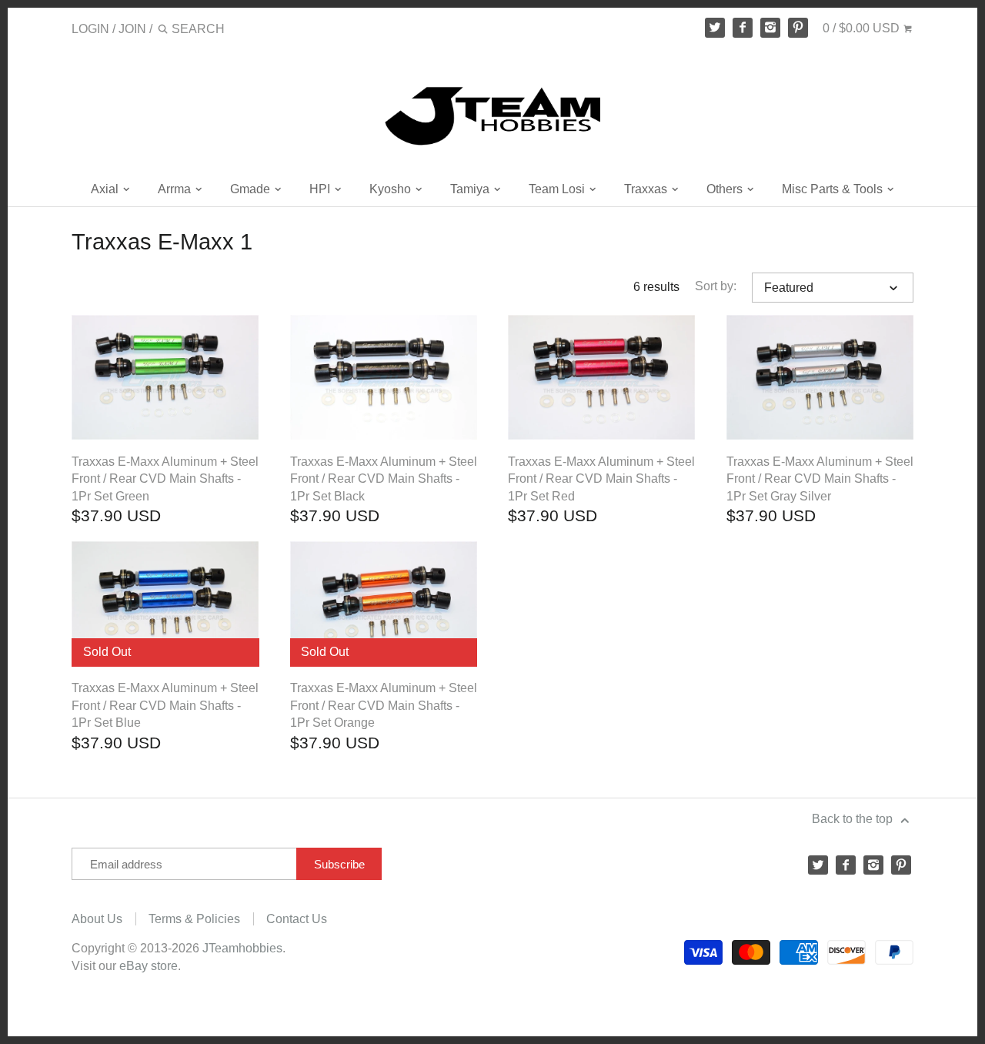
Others (726, 189)
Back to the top (854, 818)
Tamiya (471, 189)
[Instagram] (770, 28)
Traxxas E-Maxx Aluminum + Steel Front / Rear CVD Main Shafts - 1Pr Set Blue (165, 705)
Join (132, 28)
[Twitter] (715, 28)
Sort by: (715, 286)
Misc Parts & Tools (834, 189)
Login (90, 28)
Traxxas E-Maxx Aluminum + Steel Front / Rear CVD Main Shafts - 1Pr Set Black (383, 479)
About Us (97, 918)
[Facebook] (743, 28)
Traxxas (647, 189)
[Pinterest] (798, 28)
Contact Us (296, 918)
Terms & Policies (194, 918)
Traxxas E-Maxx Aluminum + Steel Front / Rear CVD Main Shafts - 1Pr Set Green (165, 479)
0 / (861, 28)
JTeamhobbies (242, 948)
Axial (106, 189)
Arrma (176, 189)
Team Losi (558, 189)
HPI (321, 189)
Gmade (251, 189)
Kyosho (391, 189)
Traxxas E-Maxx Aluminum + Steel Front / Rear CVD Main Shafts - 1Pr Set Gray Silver (819, 479)
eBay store (148, 965)
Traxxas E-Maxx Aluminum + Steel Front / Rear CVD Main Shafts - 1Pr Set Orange (383, 705)
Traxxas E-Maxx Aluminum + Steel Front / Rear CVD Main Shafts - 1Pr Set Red (601, 479)
